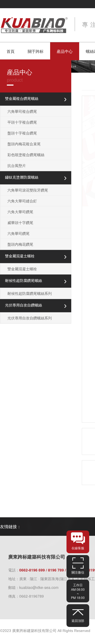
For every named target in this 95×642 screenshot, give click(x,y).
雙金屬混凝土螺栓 (22, 268)
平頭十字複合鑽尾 (22, 122)
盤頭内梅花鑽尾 (20, 244)
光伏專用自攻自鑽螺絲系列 (29, 317)
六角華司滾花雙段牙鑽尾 (27, 190)
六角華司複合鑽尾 (22, 111)
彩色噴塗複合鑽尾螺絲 (25, 154)
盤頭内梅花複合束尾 (24, 143)
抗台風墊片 (16, 165)
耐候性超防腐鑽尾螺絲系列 (29, 293)
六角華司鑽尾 (18, 233)
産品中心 (65, 51)
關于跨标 (36, 51)
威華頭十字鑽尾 (20, 222)
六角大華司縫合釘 (22, 200)
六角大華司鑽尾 (20, 211)
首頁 (11, 51)
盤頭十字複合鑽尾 (22, 133)
